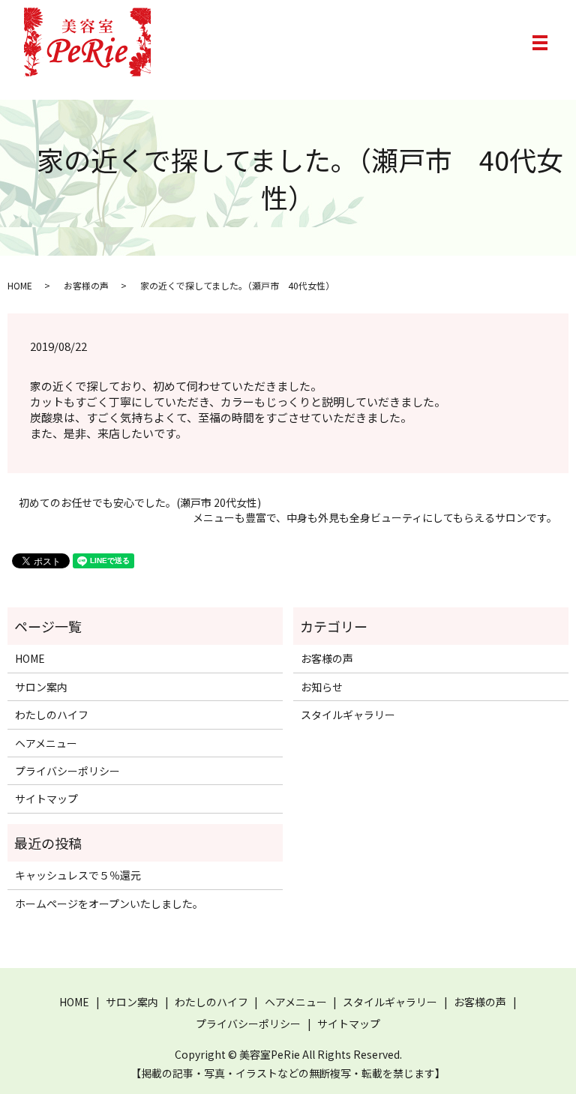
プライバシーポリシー (67, 770)
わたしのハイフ (51, 714)
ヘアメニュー (46, 743)
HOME (20, 285)
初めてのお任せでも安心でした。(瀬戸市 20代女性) (140, 503)
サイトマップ (46, 798)
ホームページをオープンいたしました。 (109, 903)
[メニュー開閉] (540, 42)
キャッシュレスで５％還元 (78, 875)
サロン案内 (41, 686)
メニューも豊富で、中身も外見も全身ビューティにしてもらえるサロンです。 (375, 518)
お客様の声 (86, 285)
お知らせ (322, 686)
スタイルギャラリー (348, 714)
